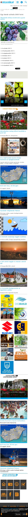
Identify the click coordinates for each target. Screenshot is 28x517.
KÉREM (25, 514)
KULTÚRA (13, 506)
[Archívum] (4, 497)
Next (26, 395)
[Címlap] (4, 486)
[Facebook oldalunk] (10, 497)
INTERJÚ (22, 506)
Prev (2, 395)
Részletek (18, 514)
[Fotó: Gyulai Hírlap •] (4, 77)
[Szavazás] (23, 486)
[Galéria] (10, 486)
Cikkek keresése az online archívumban (9, 475)
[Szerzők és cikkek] (17, 497)
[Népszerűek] (17, 486)
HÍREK (12, 9)
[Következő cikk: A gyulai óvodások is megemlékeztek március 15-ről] (1, 514)
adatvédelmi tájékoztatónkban (11, 508)
